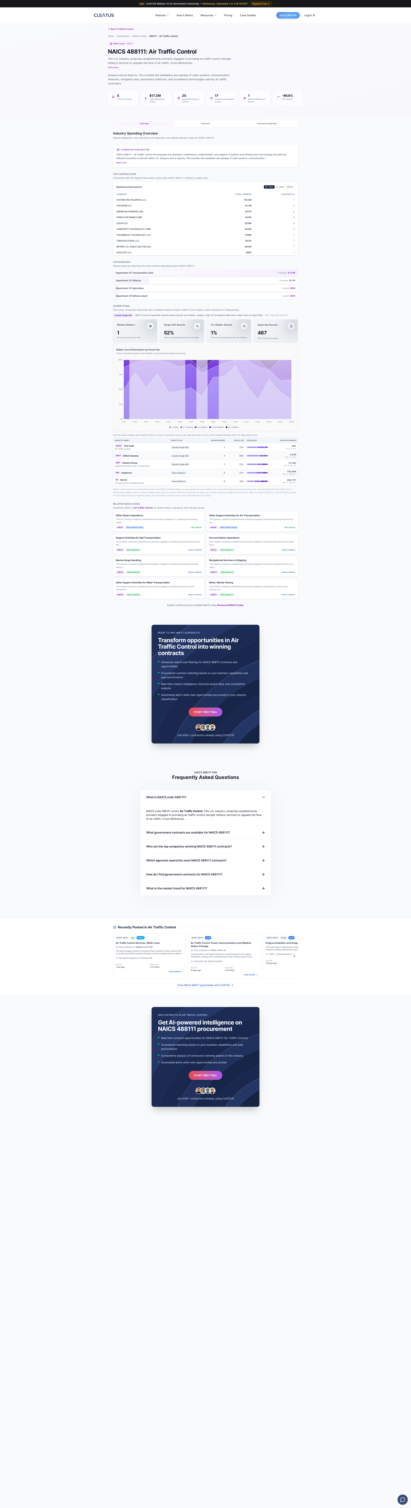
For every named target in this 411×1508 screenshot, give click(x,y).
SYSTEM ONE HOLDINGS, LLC (131, 200)
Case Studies (248, 15)
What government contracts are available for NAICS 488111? (188, 832)
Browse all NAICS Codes (230, 605)
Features (160, 15)
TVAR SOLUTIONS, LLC (127, 240)
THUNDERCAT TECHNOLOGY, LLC (133, 235)
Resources (207, 15)
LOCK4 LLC (122, 223)
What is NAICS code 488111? (166, 797)
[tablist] (205, 123)
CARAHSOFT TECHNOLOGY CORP (133, 229)
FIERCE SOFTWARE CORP (129, 217)
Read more (121, 162)
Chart (281, 187)
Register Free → (260, 3)
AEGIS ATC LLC (124, 252)
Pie (291, 187)
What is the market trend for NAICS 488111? (176, 888)
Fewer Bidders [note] (178, 473)
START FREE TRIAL (205, 712)
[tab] (144, 123)
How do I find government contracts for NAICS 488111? (184, 874)
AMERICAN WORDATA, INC (129, 211)
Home (111, 36)
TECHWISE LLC (124, 205)
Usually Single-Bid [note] (123, 315)
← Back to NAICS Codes (121, 29)
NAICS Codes (139, 36)
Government (123, 36)
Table (270, 187)
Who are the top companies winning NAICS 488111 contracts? (189, 846)
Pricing (228, 15)
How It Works (184, 15)
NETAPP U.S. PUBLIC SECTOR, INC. (134, 246)
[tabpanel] (205, 443)
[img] (257, 447)
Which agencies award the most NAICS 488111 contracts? (186, 860)
